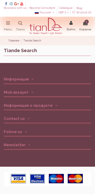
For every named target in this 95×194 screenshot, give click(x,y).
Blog (79, 8)
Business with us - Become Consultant (30, 8)
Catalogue (66, 8)
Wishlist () (83, 12)
